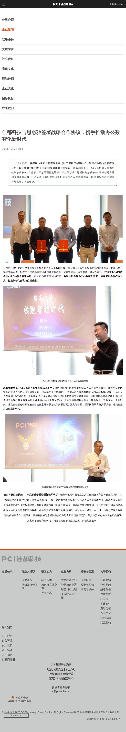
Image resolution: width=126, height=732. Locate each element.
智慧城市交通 (69, 584)
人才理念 (7, 635)
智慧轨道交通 (69, 580)
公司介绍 (8, 19)
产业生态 (46, 592)
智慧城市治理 (69, 589)
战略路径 (8, 39)
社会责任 (8, 59)
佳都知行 (27, 580)
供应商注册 (8, 659)
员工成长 (7, 645)
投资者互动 (87, 584)
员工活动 (7, 650)
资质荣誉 (8, 49)
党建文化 (8, 68)
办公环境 (7, 640)
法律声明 (91, 719)
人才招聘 (7, 654)
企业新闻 (8, 29)
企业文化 (8, 88)
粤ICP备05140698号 (109, 719)
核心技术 (46, 580)
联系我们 (8, 108)
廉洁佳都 (8, 78)
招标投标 (8, 98)
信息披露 (86, 580)
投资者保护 (87, 589)
